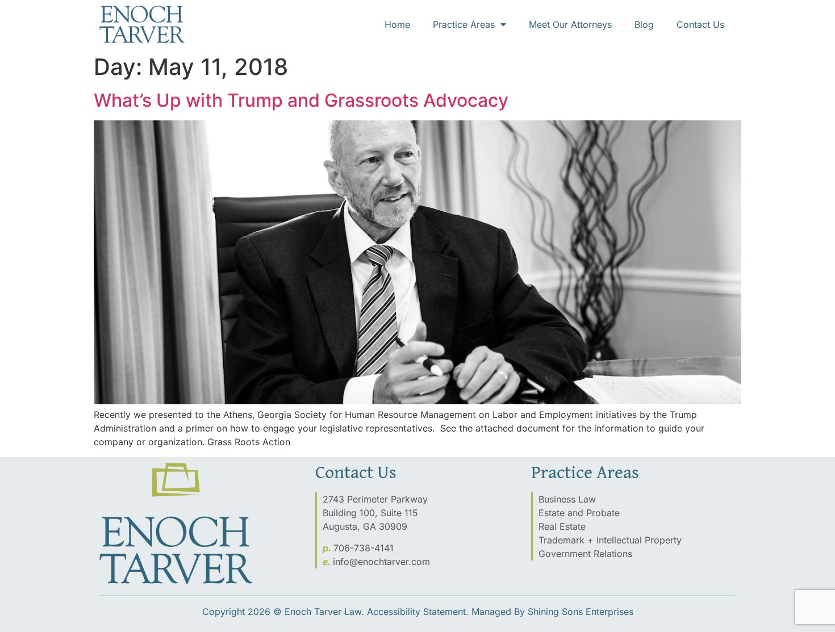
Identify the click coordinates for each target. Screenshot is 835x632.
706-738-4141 (363, 548)
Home (397, 24)
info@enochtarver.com (381, 561)
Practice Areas (464, 24)
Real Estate (562, 526)
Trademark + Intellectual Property (610, 540)
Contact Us (700, 24)
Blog (644, 24)
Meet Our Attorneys (570, 24)
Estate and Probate (579, 512)
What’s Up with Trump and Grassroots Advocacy (301, 100)
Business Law (567, 499)
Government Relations (585, 553)
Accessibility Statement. (418, 611)
